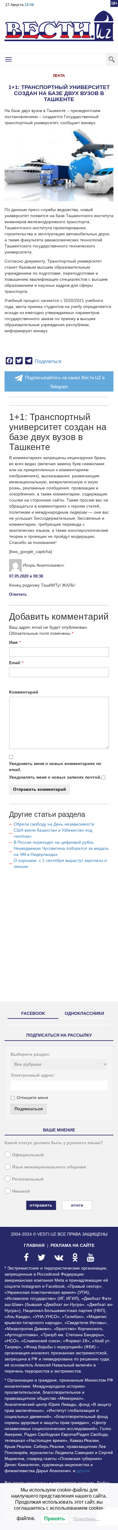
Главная (34, 1245)
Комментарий (23, 692)
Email (14, 662)
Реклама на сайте (72, 1245)
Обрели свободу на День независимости (54, 824)
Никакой (21, 1191)
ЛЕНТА (59, 76)
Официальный (28, 1154)
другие (83, 1470)
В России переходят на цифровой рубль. (54, 842)
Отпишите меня (32, 1097)
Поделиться (48, 361)
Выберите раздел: (30, 1054)
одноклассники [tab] (84, 1013)
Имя (13, 642)
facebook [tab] (33, 1013)
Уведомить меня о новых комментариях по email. (55, 766)
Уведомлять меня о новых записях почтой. (55, 777)
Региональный (28, 1179)
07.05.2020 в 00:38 (26, 576)
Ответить (18, 594)
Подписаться (29, 1108)
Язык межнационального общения (49, 1166)
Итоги (77, 1205)
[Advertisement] (59, 938)
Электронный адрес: (33, 1075)
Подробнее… (86, 1518)
